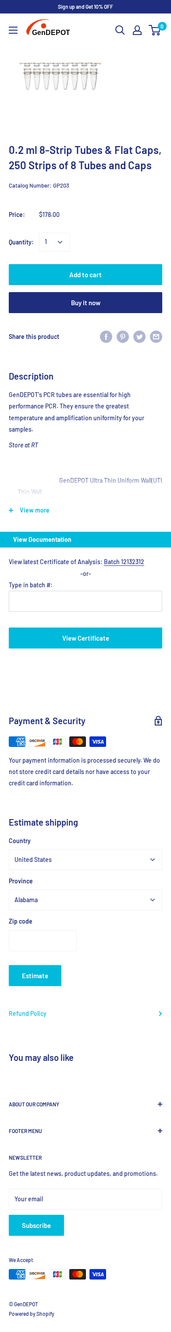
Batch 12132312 (124, 561)
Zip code (20, 921)
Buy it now (85, 303)
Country (20, 840)
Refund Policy (27, 1013)
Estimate (35, 976)
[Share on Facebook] (106, 337)
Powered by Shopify (31, 1314)
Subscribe (36, 1225)
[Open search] (120, 30)
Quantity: (21, 242)
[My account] (137, 30)
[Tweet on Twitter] (139, 337)
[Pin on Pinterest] (123, 337)
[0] (155, 30)
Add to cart (85, 275)
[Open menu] (13, 30)
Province (21, 881)
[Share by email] (156, 337)
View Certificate (85, 638)
